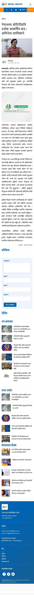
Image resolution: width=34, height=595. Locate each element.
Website (6, 295)
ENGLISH (30, 10)
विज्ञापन (4, 556)
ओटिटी (21, 245)
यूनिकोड (4, 559)
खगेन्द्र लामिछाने (28, 245)
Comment (7, 261)
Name (6, 276)
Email (6, 285)
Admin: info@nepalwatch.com (11, 533)
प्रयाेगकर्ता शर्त (5, 562)
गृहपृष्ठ (3, 553)
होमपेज (4, 19)
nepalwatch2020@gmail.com (10, 531)
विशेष (23, 10)
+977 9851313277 (7, 518)
